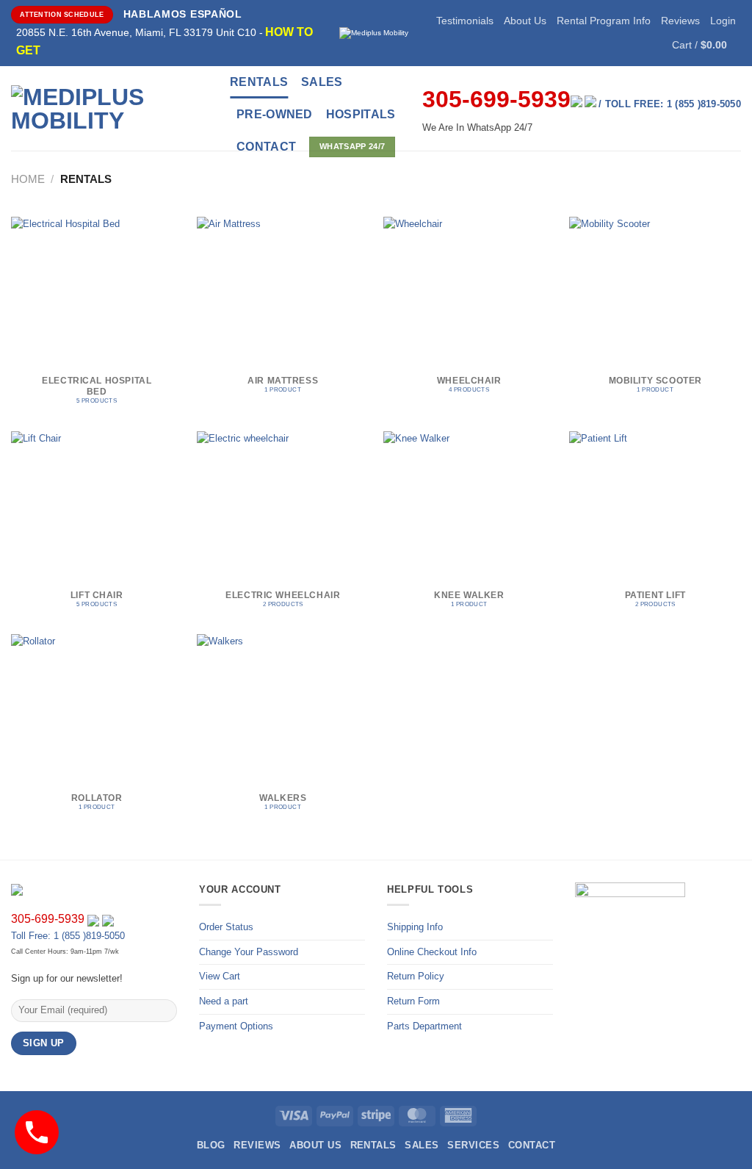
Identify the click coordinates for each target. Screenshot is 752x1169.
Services (473, 1145)
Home (28, 179)
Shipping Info (415, 926)
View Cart (219, 976)
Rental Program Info (604, 20)
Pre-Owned (274, 114)
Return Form (413, 1001)
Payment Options (236, 1026)
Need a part (223, 1001)
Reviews (680, 20)
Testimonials (465, 20)
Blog (211, 1145)
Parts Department (424, 1026)
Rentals (259, 82)
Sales (322, 82)
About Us (525, 20)
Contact (531, 1145)
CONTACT (266, 146)
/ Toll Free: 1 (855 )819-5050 (670, 103)
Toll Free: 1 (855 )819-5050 (68, 935)
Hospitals (361, 114)
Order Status (226, 926)
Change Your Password (248, 951)
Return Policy (415, 976)
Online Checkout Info (432, 951)
